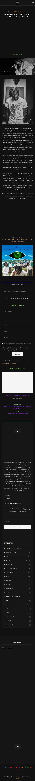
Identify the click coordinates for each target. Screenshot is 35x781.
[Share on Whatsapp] (19, 298)
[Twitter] (5, 767)
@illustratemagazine (7, 648)
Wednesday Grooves (18, 625)
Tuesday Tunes (18, 621)
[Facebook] (3, 767)
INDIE (18, 576)
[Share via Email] (27, 298)
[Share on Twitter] (11, 298)
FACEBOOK (5, 239)
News (18, 592)
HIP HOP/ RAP (18, 572)
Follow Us (7, 498)
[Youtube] (16, 767)
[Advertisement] (17, 35)
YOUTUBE (14, 242)
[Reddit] (31, 767)
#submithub (6, 291)
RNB (18, 609)
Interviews (18, 580)
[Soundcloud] (22, 767)
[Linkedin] (13, 767)
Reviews (18, 604)
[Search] (33, 2)
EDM (18, 556)
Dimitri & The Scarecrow (20, 291)
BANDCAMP (28, 239)
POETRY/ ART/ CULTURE (18, 596)
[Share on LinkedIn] (15, 298)
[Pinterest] (11, 767)
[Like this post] (7, 298)
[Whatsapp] (28, 767)
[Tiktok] (17, 770)
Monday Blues (18, 588)
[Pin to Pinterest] (13, 298)
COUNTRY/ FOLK (18, 552)
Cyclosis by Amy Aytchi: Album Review (17, 395)
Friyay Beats (18, 564)
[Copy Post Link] (23, 298)
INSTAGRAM (14, 239)
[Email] (19, 767)
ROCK (18, 613)
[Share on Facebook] (9, 298)
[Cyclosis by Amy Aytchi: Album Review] (17, 382)
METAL (18, 584)
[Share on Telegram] (21, 298)
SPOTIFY (21, 239)
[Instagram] (8, 767)
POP (18, 601)
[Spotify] (25, 767)
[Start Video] (17, 431)
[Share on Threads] (25, 298)
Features (18, 560)
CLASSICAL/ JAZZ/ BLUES (18, 548)
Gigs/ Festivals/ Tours (18, 568)
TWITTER (21, 242)
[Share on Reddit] (17, 298)
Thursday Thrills (18, 617)
